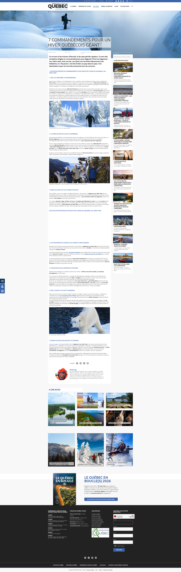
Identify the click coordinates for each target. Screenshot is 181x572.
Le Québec (73, 6)
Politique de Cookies (107, 569)
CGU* (123, 546)
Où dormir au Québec (96, 517)
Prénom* (115, 526)
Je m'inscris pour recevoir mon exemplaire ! (101, 499)
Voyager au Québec (96, 514)
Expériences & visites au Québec (88, 565)
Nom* (114, 533)
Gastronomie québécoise (97, 519)
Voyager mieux (124, 6)
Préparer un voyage (84, 6)
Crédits (100, 569)
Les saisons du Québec (97, 523)
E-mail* (115, 519)
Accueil (48, 11)
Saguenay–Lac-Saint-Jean (56, 394)
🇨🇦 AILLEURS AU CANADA (90, 1)
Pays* (114, 539)
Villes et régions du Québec (98, 521)
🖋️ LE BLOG (100, 1)
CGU (96, 569)
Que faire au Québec (96, 515)
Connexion (130, 1)
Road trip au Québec (96, 525)
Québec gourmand (106, 6)
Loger (116, 6)
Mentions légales (90, 569)
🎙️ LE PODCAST (109, 1)
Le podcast (103, 565)
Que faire (96, 6)
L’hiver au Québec (53, 344)
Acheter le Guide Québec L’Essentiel (118, 565)
